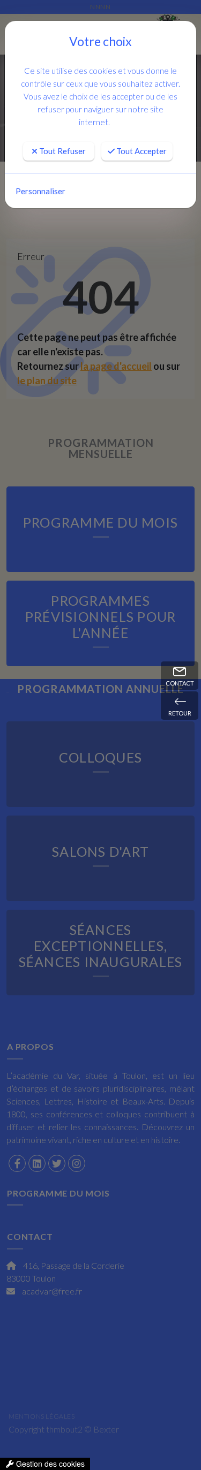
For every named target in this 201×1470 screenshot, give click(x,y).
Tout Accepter (141, 151)
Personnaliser (40, 191)
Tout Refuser (62, 151)
